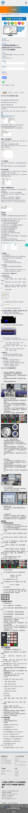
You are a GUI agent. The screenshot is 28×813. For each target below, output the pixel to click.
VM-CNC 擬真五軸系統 (6, 763)
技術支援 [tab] (16, 92)
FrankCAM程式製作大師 (20, 765)
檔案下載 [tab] (10, 92)
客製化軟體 (3, 774)
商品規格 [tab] (5, 92)
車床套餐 (17, 758)
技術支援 (17, 771)
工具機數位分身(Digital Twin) (6, 771)
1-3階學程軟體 (4, 758)
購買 (4, 78)
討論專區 (17, 772)
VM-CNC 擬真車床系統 (6, 760)
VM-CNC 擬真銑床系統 (6, 762)
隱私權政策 (6, 807)
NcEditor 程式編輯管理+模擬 (20, 762)
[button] (4, 27)
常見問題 (17, 774)
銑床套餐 (17, 760)
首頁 (3, 14)
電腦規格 (17, 775)
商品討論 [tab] (22, 92)
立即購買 (14, 9)
